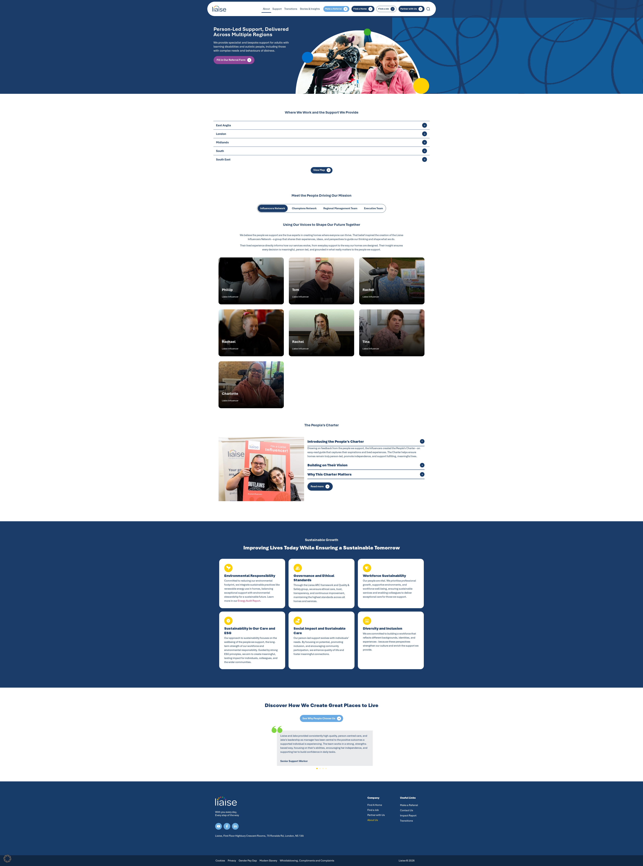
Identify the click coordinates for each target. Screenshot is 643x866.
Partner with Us (376, 815)
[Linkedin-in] (235, 826)
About (266, 9)
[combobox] (440, 9)
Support (277, 9)
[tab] (273, 208)
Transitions (290, 9)
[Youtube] (218, 826)
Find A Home (374, 805)
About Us (372, 820)
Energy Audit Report (249, 601)
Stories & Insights (310, 9)
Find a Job (373, 810)
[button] (317, 768)
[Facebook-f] (227, 826)
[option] (321, 47)
